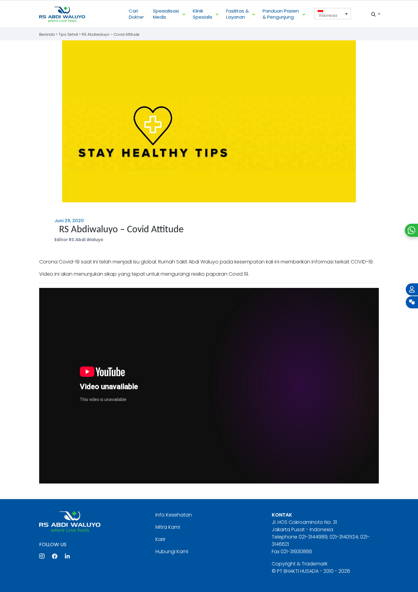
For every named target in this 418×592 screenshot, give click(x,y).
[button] (332, 13)
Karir (160, 539)
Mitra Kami (167, 527)
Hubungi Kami (171, 551)
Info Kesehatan (173, 514)
